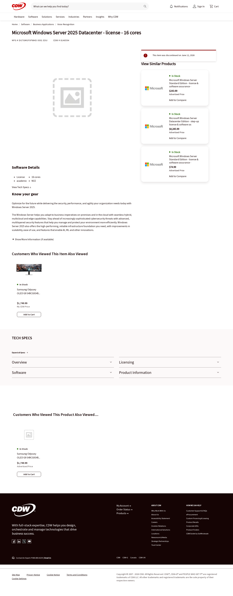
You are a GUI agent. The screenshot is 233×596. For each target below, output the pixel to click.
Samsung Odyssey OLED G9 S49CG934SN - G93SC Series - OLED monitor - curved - (28, 455)
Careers (154, 522)
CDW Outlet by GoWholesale (197, 533)
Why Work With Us (158, 511)
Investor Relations (158, 526)
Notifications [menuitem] (181, 6)
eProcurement (192, 514)
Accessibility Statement (160, 518)
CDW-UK (142, 557)
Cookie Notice (53, 574)
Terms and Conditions (77, 574)
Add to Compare (177, 100)
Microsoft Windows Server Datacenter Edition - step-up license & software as (184, 121)
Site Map (16, 574)
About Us (155, 514)
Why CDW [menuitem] (113, 16)
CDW (118, 557)
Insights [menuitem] (100, 16)
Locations (155, 533)
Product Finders (192, 530)
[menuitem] (171, 6)
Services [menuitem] (60, 16)
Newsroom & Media (159, 537)
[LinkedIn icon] (19, 541)
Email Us (47, 558)
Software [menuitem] (33, 16)
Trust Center (156, 545)
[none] (19, 16)
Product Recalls (192, 522)
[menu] (179, 6)
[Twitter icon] (24, 541)
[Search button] (145, 6)
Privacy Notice (33, 574)
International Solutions (160, 530)
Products (121, 513)
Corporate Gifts (192, 526)
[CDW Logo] (19, 6)
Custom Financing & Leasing (197, 518)
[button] (214, 6)
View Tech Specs (21, 187)
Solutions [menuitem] (47, 16)
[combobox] (85, 6)
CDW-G (125, 557)
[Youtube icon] (29, 541)
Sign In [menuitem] (201, 6)
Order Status (123, 509)
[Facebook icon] (14, 541)
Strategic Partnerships (160, 541)
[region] (116, 291)
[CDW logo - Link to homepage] (19, 6)
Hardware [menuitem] (19, 16)
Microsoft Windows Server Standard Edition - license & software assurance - (183, 83)
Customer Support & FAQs (196, 511)
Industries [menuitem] (73, 16)
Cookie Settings (19, 578)
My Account (122, 505)
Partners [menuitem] (87, 16)
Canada (133, 557)
